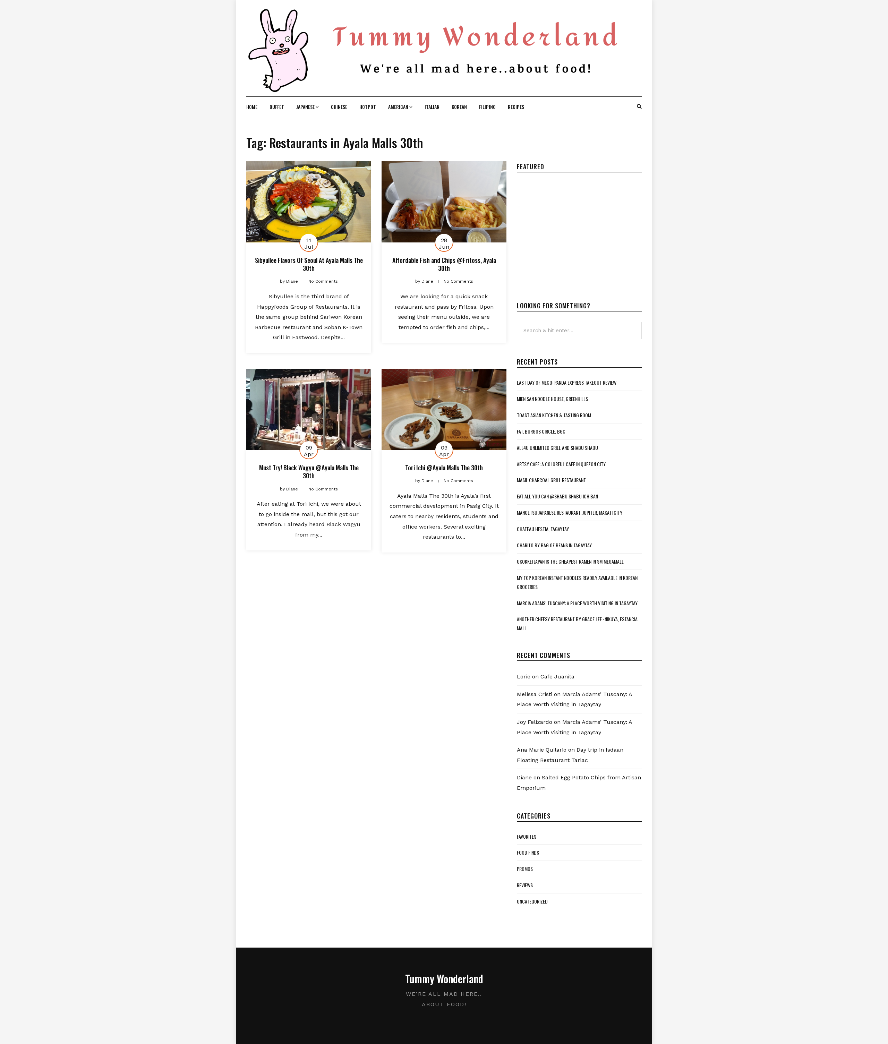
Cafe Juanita (557, 676)
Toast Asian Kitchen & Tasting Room (554, 415)
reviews (525, 885)
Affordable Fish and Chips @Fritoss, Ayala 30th (444, 264)
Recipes (516, 106)
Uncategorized (532, 901)
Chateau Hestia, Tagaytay (543, 528)
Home (251, 106)
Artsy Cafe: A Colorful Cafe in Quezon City (561, 464)
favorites (526, 836)
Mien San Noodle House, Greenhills (552, 398)
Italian (432, 106)
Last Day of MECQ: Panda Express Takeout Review (566, 382)
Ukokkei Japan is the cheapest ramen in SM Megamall (570, 561)
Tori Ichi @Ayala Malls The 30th (444, 467)
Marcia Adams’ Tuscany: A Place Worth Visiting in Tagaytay (577, 603)
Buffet (277, 106)
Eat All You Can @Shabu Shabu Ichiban (557, 496)
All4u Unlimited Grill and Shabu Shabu (557, 447)
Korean (459, 106)
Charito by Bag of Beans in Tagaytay (554, 545)
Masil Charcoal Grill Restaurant (551, 480)
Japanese (305, 106)
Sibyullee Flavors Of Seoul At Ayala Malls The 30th (309, 264)
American (398, 106)
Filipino (487, 106)
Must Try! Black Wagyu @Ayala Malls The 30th (309, 471)
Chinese (339, 106)
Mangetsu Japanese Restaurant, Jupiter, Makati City (569, 512)
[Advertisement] (575, 231)
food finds (528, 852)
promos (525, 868)
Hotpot (367, 106)
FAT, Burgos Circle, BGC (541, 431)
